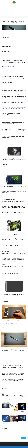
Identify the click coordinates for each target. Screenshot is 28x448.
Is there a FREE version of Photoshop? (22, 422)
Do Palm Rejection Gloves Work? (14, 423)
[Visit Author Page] (3, 394)
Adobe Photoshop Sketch (5, 108)
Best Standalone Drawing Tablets (10, 66)
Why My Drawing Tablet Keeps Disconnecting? (5, 423)
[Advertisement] (14, 9)
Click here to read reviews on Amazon (14, 303)
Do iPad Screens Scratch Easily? (14, 412)
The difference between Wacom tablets (22, 411)
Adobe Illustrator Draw (20, 107)
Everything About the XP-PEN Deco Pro (11, 323)
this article (7, 202)
